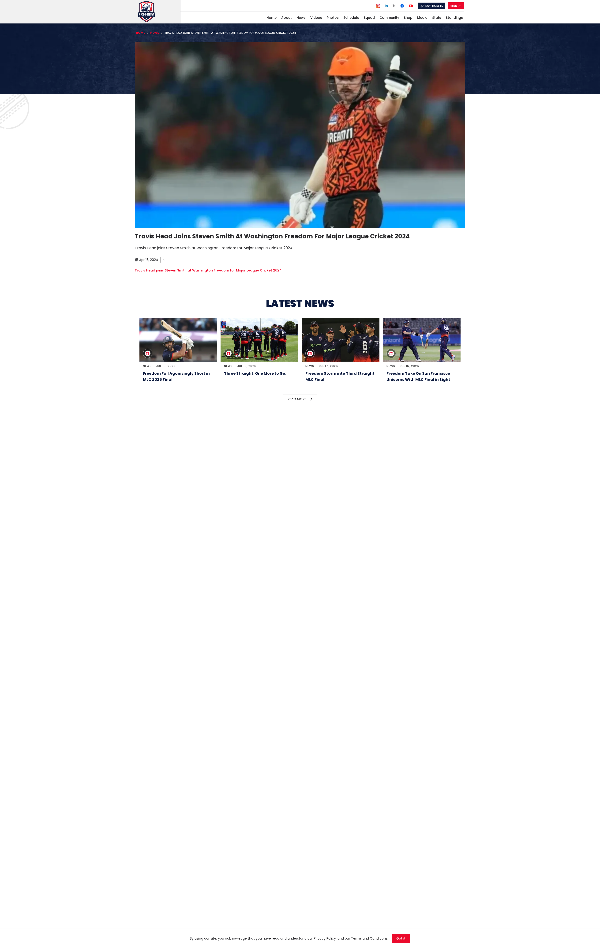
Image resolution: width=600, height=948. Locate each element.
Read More (297, 399)
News (147, 366)
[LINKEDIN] (386, 5)
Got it (400, 938)
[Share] (164, 259)
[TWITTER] (394, 5)
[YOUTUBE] (411, 5)
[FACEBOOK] (402, 6)
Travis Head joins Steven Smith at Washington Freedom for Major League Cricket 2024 (208, 270)
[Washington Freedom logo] (158, 11)
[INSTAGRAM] (378, 5)
